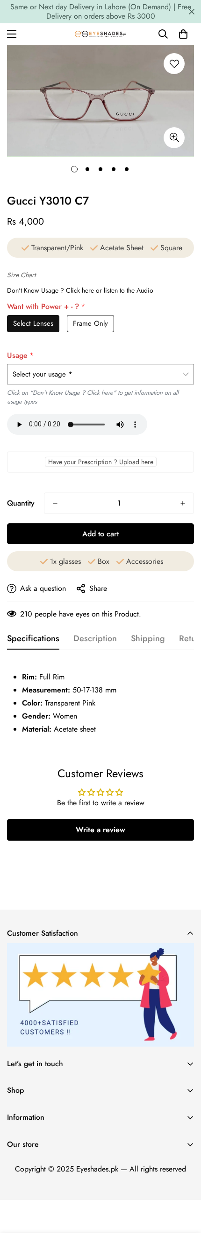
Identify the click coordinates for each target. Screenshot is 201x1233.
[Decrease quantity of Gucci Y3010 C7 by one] (55, 503)
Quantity (21, 503)
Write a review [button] (100, 829)
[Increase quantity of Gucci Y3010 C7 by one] (183, 503)
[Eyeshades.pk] (100, 34)
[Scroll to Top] (184, 1183)
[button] (183, 34)
